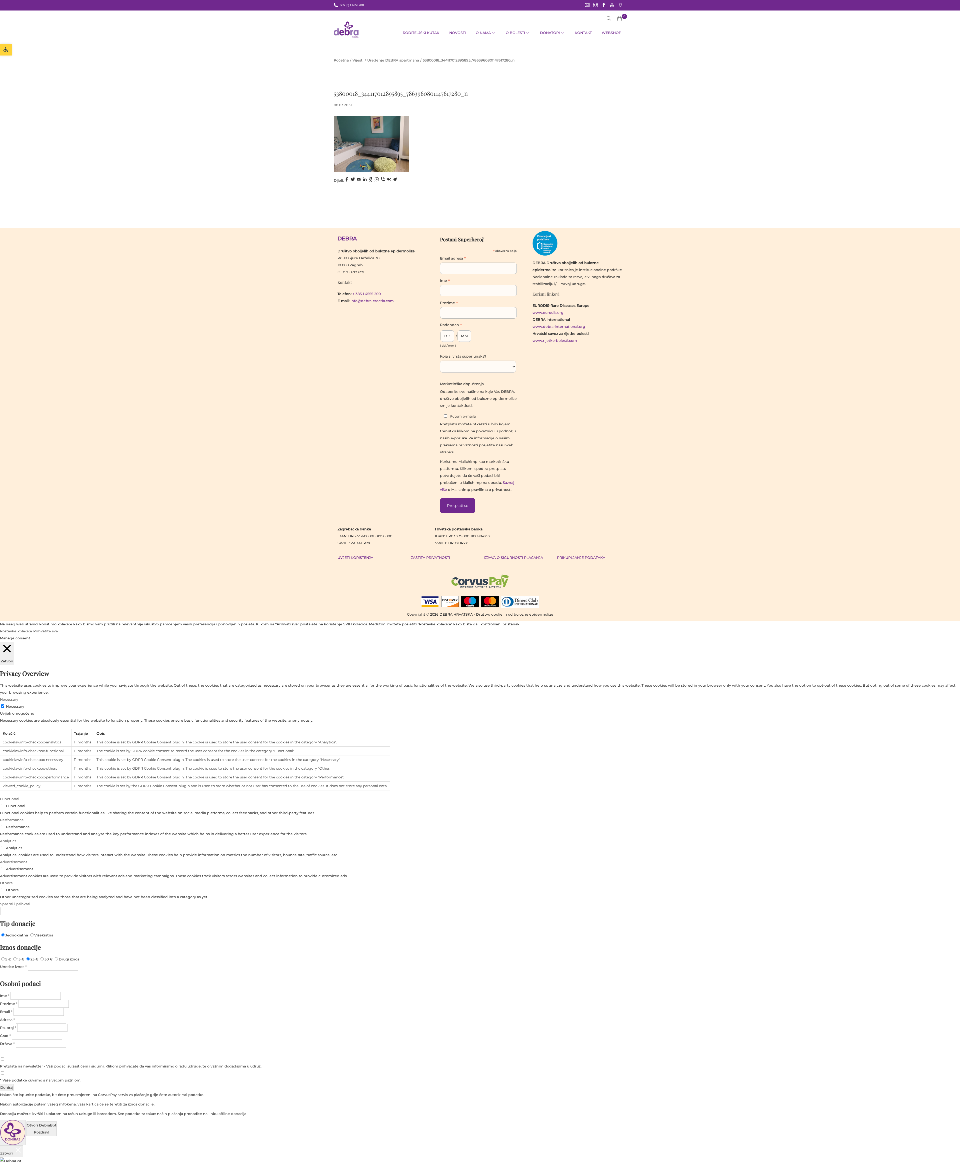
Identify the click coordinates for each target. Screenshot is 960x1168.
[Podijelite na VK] (389, 180)
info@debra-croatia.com (372, 301)
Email (6, 1011)
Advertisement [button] (13, 862)
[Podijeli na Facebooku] (347, 180)
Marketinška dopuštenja (462, 384)
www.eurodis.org (548, 312)
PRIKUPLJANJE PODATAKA (581, 557)
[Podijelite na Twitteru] (353, 180)
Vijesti (358, 60)
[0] (619, 19)
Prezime (449, 303)
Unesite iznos (13, 966)
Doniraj (6, 1087)
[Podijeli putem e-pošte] (359, 180)
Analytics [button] (8, 841)
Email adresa (453, 259)
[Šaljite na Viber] (383, 180)
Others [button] (6, 883)
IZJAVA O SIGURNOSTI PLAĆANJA (513, 557)
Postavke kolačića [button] (16, 631)
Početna (341, 60)
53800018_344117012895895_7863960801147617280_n (401, 93)
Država (7, 1043)
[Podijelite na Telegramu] (395, 180)
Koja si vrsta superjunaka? (463, 356)
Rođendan (451, 325)
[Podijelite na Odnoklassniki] (371, 180)
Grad (5, 1035)
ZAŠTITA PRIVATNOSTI (430, 557)
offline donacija (232, 1113)
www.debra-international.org (558, 326)
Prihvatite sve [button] (45, 631)
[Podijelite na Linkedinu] (365, 180)
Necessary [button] (9, 699)
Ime (445, 281)
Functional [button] (9, 799)
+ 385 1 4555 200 (366, 294)
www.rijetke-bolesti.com (554, 340)
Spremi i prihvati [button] (15, 904)
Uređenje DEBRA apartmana (393, 60)
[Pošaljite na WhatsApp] (377, 180)
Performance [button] (12, 820)
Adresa (7, 1019)
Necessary (15, 706)
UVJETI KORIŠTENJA (355, 557)
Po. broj (8, 1027)
